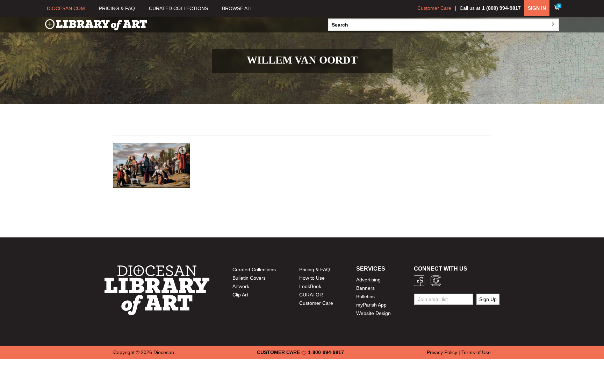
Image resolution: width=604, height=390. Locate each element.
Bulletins (365, 296)
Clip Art (240, 294)
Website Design (373, 313)
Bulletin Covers (249, 278)
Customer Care (434, 8)
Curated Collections (254, 269)
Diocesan (163, 352)
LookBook (310, 286)
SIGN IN (537, 8)
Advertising (368, 279)
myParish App (371, 305)
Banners (365, 288)
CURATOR (311, 294)
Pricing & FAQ (314, 269)
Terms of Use (476, 352)
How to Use (312, 278)
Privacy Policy (442, 352)
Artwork (240, 286)
